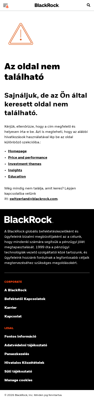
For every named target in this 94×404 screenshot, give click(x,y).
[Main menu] (5, 5)
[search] (88, 5)
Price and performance (27, 158)
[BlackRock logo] (47, 5)
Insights (15, 170)
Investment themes (24, 164)
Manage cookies (18, 380)
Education (17, 177)
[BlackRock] (28, 222)
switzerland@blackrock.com (33, 199)
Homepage (17, 151)
